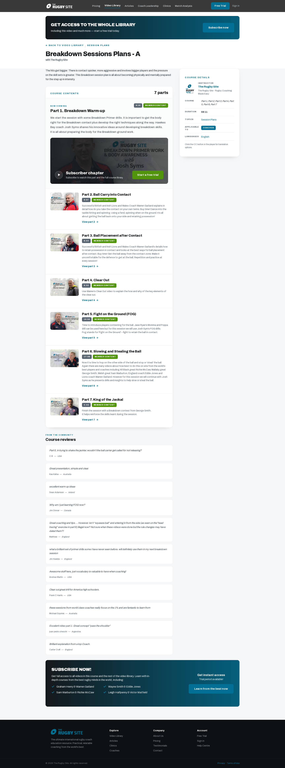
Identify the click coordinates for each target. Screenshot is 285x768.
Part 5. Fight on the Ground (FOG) (109, 314)
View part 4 (88, 300)
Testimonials (160, 745)
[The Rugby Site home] (59, 5)
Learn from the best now (211, 688)
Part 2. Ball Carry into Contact (106, 194)
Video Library (112, 5)
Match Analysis (183, 6)
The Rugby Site (208, 86)
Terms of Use (233, 763)
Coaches (114, 750)
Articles (129, 6)
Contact (157, 750)
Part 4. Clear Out (95, 280)
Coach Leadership (148, 6)
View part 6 (88, 386)
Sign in (235, 6)
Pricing (96, 6)
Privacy (221, 763)
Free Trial (220, 6)
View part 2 (88, 222)
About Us (158, 736)
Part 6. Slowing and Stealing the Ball (111, 351)
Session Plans (98, 45)
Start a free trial (148, 174)
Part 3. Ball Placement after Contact (112, 235)
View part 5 (88, 338)
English (205, 137)
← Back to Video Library (65, 45)
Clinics (167, 6)
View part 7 (88, 419)
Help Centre (203, 745)
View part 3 (88, 266)
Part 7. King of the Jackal (102, 399)
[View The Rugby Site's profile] (190, 89)
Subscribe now (218, 27)
